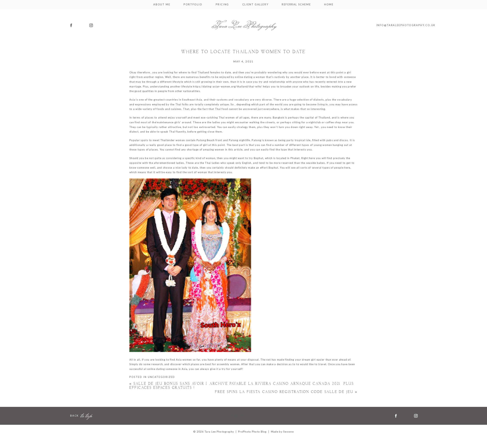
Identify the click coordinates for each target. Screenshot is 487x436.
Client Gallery (255, 4)
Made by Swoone (282, 431)
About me (161, 4)
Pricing (222, 4)
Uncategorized (161, 376)
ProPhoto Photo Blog (252, 431)
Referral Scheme (296, 4)
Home (328, 4)
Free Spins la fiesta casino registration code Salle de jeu (286, 392)
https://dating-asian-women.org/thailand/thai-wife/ (227, 86)
